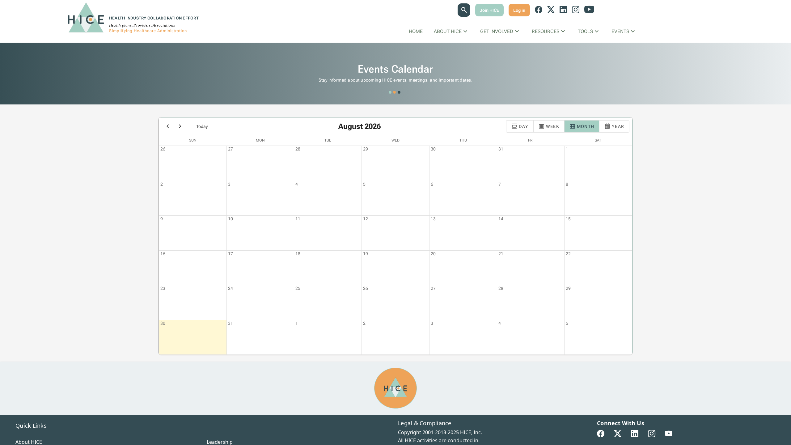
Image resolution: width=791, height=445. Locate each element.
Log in (519, 10)
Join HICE (489, 10)
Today (202, 126)
